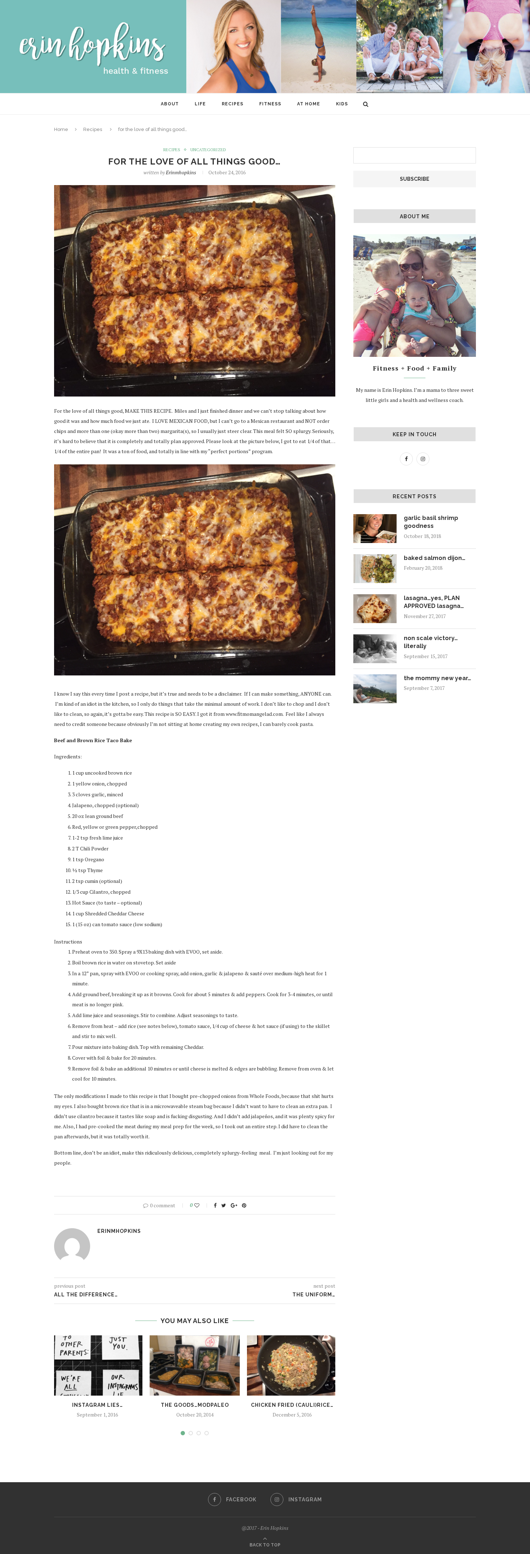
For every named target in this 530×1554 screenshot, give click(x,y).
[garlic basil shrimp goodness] (375, 528)
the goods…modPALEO (195, 1405)
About (170, 103)
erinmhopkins (181, 172)
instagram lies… (97, 1405)
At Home (308, 103)
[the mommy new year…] (375, 688)
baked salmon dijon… (434, 558)
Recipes (232, 103)
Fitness (270, 103)
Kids (342, 103)
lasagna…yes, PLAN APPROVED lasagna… (434, 602)
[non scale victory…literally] (375, 648)
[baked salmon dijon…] (375, 568)
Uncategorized (208, 149)
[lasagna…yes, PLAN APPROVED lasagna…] (375, 608)
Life (200, 103)
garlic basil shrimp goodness (431, 522)
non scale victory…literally (431, 642)
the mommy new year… (437, 678)
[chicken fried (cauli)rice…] (292, 1365)
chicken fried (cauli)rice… (292, 1405)
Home (61, 129)
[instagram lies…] (97, 1365)
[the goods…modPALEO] (195, 1365)
